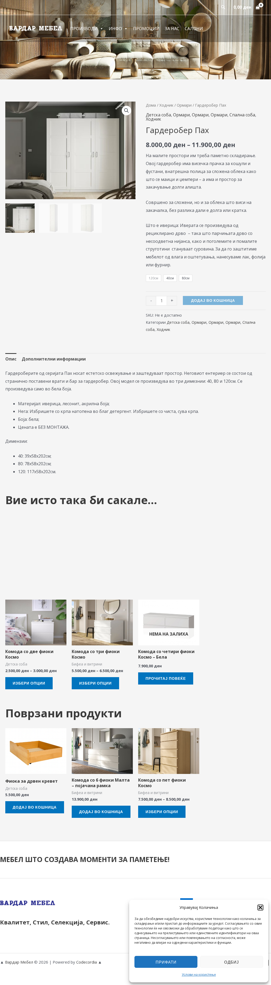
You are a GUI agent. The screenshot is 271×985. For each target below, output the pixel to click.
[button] (260, 907)
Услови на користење (199, 974)
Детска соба (158, 115)
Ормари (184, 105)
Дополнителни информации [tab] (54, 359)
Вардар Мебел (19, 962)
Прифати (166, 962)
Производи (84, 28)
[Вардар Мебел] (35, 28)
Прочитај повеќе (166, 678)
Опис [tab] (10, 359)
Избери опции (29, 683)
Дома (151, 105)
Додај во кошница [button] (35, 807)
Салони (194, 28)
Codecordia (87, 962)
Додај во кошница (213, 300)
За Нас (172, 28)
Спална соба (242, 115)
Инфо (115, 28)
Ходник (166, 105)
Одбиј (231, 962)
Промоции (146, 28)
